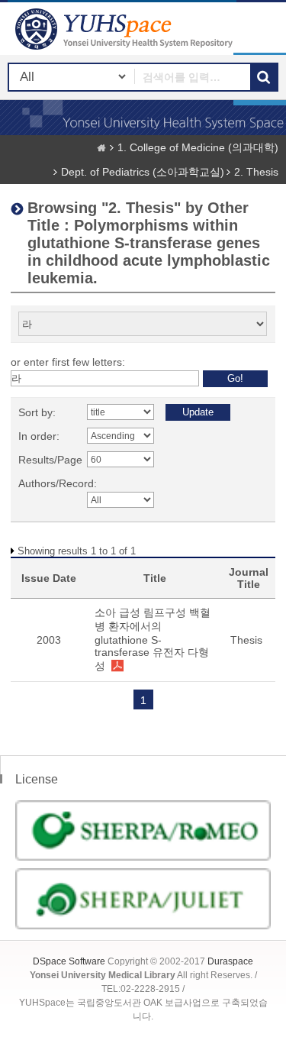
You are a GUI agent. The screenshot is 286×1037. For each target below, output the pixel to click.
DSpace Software (69, 961)
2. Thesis (256, 172)
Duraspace (230, 961)
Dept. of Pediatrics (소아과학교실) (142, 172)
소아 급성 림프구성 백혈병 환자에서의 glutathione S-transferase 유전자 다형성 (152, 639)
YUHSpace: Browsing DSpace (125, 28)
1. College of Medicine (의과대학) (197, 147)
